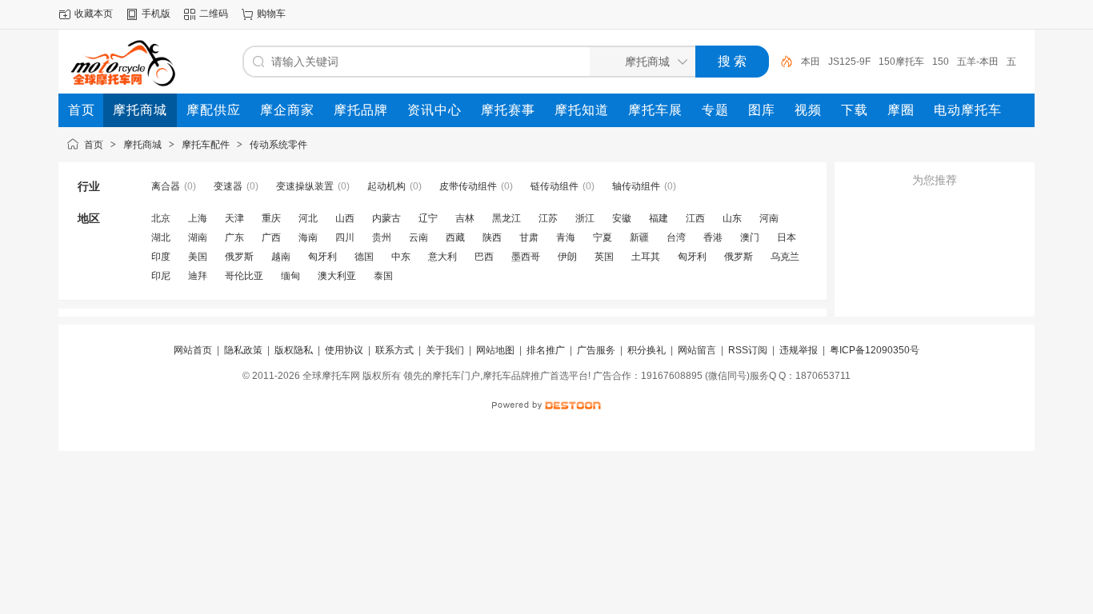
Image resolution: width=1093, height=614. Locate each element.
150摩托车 (901, 61)
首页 (93, 144)
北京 (160, 218)
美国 (197, 256)
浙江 (585, 218)
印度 (160, 256)
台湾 (676, 237)
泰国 (383, 275)
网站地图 (495, 350)
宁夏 (602, 237)
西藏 (455, 237)
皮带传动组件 (468, 186)
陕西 (492, 237)
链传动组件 (554, 186)
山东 (732, 218)
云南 (418, 237)
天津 (234, 218)
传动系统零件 (278, 144)
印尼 (160, 275)
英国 (604, 256)
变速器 (228, 186)
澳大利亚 (337, 275)
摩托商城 (142, 144)
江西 (695, 218)
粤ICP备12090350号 (874, 350)
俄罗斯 (239, 256)
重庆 (271, 218)
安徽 (621, 218)
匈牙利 (322, 256)
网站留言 (697, 350)
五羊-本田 (978, 61)
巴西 (484, 256)
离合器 (165, 186)
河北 (308, 218)
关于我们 (445, 350)
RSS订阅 (747, 350)
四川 (344, 237)
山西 (344, 218)
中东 (400, 256)
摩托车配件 (206, 144)
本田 (810, 61)
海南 (308, 237)
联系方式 (394, 350)
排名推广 (545, 350)
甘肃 (528, 237)
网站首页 (193, 350)
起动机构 (386, 186)
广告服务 (596, 350)
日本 (786, 237)
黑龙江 (506, 218)
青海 (565, 237)
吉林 (464, 218)
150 (940, 61)
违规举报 (798, 350)
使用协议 (344, 350)
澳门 (749, 237)
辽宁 (428, 218)
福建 (658, 218)
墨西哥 (525, 256)
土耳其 (645, 256)
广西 (271, 237)
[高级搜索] (781, 62)
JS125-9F (849, 61)
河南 (769, 218)
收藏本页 (93, 13)
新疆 (639, 237)
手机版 (156, 13)
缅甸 (290, 275)
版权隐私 (293, 350)
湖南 (197, 237)
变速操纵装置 (305, 186)
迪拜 (197, 275)
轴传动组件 (636, 186)
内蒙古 (386, 218)
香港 (713, 237)
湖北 (160, 237)
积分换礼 (646, 350)
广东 (234, 237)
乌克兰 (785, 256)
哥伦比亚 (244, 275)
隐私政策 (243, 350)
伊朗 (567, 256)
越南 (280, 256)
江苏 (548, 218)
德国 (364, 256)
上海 (197, 218)
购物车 (271, 13)
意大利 (442, 256)
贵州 (381, 237)
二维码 (213, 13)
